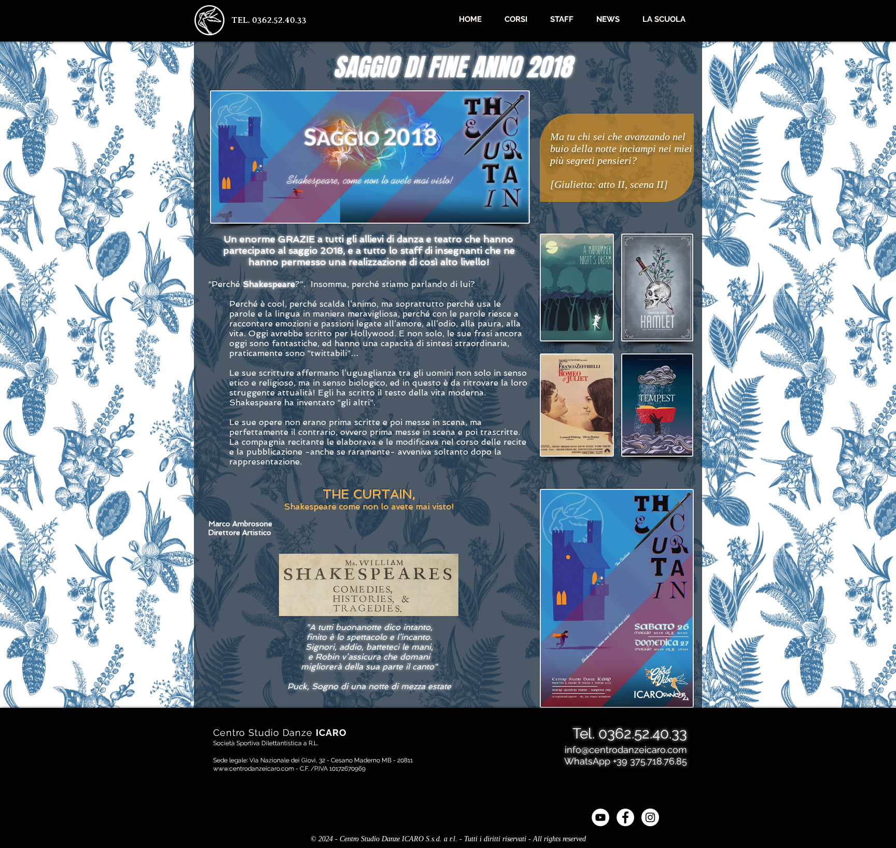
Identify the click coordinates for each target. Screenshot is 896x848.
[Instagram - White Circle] (650, 817)
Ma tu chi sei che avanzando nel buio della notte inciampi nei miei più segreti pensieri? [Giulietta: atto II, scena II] (621, 160)
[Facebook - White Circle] (625, 817)
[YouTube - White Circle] (600, 817)
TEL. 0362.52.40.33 (268, 20)
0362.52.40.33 (642, 733)
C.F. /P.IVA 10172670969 (333, 768)
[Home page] (209, 20)
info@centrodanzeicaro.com (626, 749)
